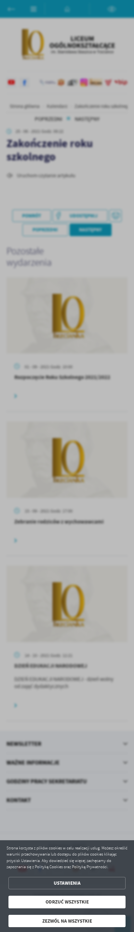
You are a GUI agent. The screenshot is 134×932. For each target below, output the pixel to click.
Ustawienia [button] (67, 883)
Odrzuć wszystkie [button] (67, 902)
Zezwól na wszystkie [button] (67, 921)
